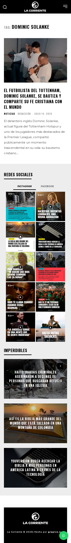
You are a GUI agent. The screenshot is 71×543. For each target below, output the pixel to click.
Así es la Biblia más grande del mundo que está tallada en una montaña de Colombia (35, 423)
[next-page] (60, 366)
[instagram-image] (20, 206)
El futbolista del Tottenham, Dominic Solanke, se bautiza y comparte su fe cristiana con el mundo (33, 98)
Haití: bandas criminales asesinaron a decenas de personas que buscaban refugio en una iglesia (35, 379)
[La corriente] (35, 6)
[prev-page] (53, 366)
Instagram (24, 186)
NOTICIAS (9, 114)
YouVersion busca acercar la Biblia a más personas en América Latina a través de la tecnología (35, 468)
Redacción (24, 113)
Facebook (47, 186)
